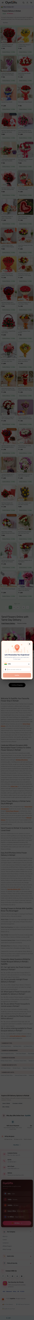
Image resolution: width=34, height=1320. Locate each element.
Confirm (17, 675)
